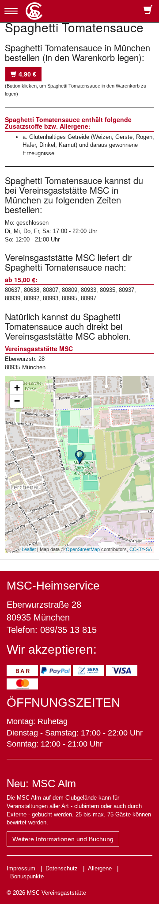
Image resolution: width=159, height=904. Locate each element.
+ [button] (17, 387)
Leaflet (29, 549)
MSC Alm (54, 783)
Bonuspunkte (27, 876)
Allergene (100, 868)
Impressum (21, 868)
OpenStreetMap (83, 549)
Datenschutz (61, 868)
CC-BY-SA (140, 549)
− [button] (17, 400)
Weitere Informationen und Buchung (63, 839)
